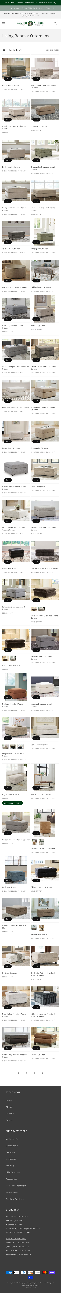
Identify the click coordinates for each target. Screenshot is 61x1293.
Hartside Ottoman (9, 973)
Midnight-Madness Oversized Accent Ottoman (43, 1015)
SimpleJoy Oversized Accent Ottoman (13, 754)
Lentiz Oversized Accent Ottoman (44, 568)
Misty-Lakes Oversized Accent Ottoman (14, 1015)
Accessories (11, 1179)
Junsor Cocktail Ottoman (41, 794)
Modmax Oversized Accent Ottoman (41, 657)
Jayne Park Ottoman (39, 934)
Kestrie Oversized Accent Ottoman (16, 407)
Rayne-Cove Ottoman (11, 448)
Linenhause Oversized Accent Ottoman (43, 209)
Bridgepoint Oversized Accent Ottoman (43, 168)
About (9, 1107)
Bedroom (10, 1152)
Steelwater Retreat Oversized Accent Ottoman (43, 974)
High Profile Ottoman (10, 794)
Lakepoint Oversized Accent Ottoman (13, 608)
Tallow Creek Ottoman (11, 249)
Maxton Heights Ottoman (12, 665)
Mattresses (11, 1159)
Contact (9, 1120)
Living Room (12, 1139)
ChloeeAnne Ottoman (39, 126)
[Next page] (42, 1073)
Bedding (10, 1165)
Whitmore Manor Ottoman (41, 887)
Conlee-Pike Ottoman (39, 745)
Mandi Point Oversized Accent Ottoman (14, 127)
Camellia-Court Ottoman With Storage (14, 927)
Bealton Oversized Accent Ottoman (12, 327)
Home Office (12, 1192)
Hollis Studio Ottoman (11, 85)
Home (9, 1100)
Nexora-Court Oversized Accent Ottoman (43, 86)
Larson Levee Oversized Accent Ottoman (43, 367)
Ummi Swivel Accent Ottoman (43, 849)
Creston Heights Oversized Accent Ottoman (16, 367)
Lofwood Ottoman (38, 487)
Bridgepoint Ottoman (11, 167)
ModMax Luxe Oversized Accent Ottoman (43, 528)
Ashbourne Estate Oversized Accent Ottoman (13, 528)
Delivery (10, 1113)
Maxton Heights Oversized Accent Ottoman (44, 617)
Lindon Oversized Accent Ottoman (16, 840)
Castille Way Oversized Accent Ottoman (14, 1056)
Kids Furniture (13, 1172)
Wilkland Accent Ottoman (41, 287)
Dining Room (12, 1145)
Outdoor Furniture (15, 1199)
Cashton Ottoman (9, 887)
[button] (3, 23)
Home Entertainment (16, 1185)
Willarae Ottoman (38, 326)
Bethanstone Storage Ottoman (14, 287)
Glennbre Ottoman (10, 568)
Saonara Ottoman (38, 1055)
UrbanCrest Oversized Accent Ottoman (14, 488)
